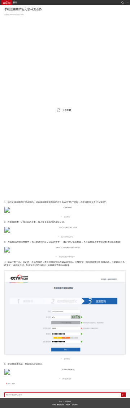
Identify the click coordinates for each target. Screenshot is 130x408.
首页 (60, 401)
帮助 (15, 2)
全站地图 (68, 401)
